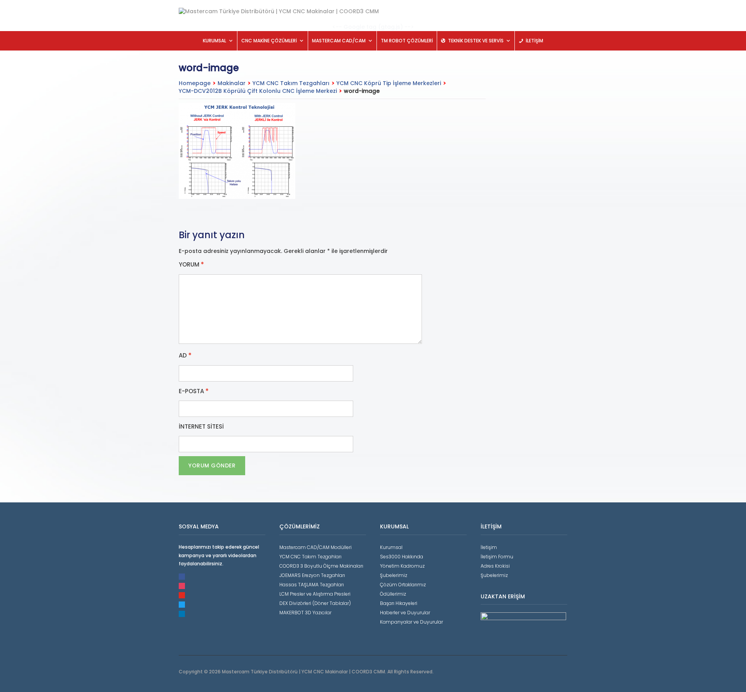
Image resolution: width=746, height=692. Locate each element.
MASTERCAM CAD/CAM (339, 40)
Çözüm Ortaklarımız (403, 584)
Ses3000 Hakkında (401, 556)
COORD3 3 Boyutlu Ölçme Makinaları (321, 566)
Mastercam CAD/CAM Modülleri (315, 547)
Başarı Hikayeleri (398, 603)
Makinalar (232, 83)
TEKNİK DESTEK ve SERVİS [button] (476, 40)
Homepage (195, 83)
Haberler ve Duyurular (405, 612)
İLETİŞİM (534, 40)
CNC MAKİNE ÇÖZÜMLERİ (269, 40)
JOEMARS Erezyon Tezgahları (312, 575)
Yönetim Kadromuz (402, 566)
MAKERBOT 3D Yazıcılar (305, 612)
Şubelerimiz (393, 575)
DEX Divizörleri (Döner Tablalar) (315, 603)
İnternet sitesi (201, 427)
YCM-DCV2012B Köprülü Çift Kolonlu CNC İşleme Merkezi (258, 91)
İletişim (489, 547)
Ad (185, 355)
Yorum (191, 264)
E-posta (194, 391)
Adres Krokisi (495, 566)
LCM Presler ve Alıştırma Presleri (314, 594)
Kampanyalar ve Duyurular (411, 622)
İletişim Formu (497, 556)
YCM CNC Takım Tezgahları (291, 83)
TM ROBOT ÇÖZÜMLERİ (407, 40)
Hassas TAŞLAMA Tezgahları (311, 584)
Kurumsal (391, 547)
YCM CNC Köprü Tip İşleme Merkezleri (388, 83)
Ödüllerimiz (393, 594)
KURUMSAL (214, 40)
